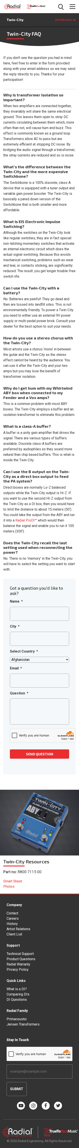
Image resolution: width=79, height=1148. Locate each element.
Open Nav (72, 6)
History (12, 924)
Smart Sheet (12, 881)
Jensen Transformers (23, 1024)
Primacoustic (17, 1019)
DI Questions (17, 999)
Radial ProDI (25, 520)
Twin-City (15, 20)
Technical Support (20, 954)
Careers (13, 918)
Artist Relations (18, 929)
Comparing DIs (18, 994)
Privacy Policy (18, 969)
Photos (8, 886)
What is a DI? (17, 989)
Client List (14, 934)
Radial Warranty (18, 964)
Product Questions (21, 959)
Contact (12, 913)
